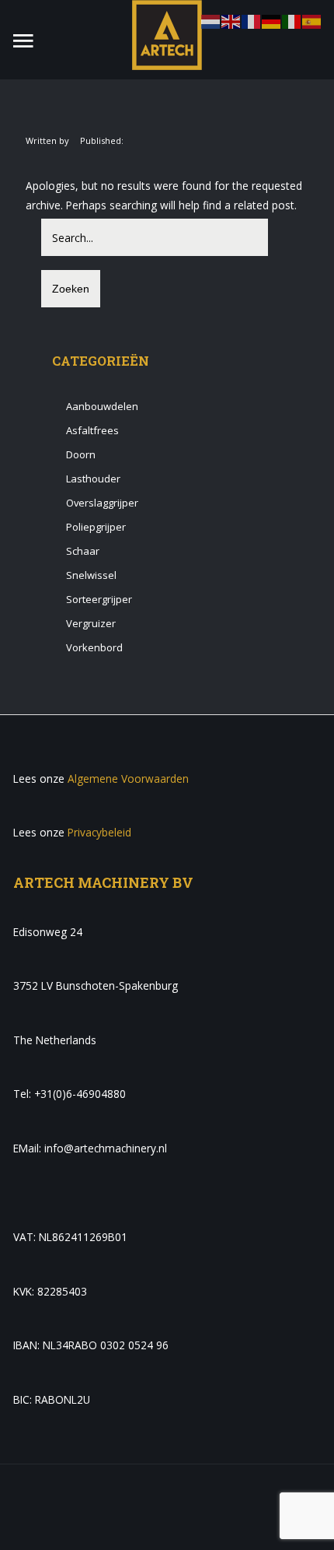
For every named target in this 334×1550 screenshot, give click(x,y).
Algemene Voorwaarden (128, 778)
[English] (231, 20)
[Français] (252, 20)
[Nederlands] (211, 20)
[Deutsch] (272, 20)
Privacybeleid (99, 832)
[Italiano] (292, 20)
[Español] (312, 20)
